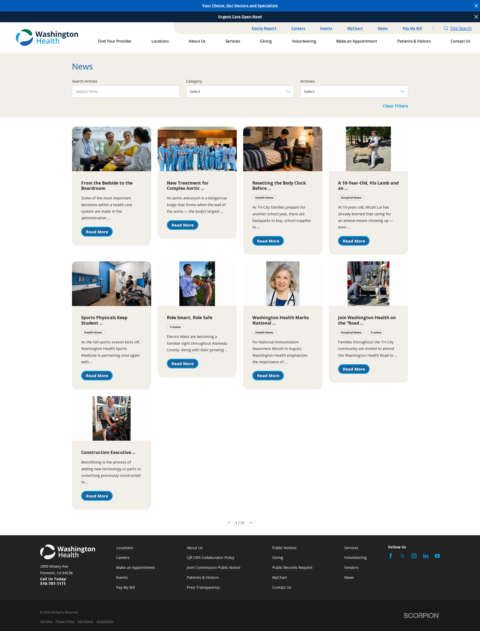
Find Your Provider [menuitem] (115, 41)
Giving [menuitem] (266, 41)
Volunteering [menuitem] (304, 41)
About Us (195, 547)
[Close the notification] (476, 6)
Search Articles (84, 81)
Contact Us (281, 587)
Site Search (461, 28)
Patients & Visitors (203, 577)
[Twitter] (402, 555)
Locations (124, 547)
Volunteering (355, 557)
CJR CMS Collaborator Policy (210, 557)
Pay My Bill (412, 28)
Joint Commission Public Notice (213, 567)
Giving (277, 557)
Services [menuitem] (233, 41)
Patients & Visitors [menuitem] (414, 41)
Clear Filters (395, 105)
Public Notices (284, 547)
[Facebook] (390, 555)
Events (326, 28)
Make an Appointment (135, 567)
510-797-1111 (53, 583)
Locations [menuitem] (160, 41)
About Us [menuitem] (197, 41)
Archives (307, 81)
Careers (298, 28)
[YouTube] (437, 555)
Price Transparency (203, 587)
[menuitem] (46, 621)
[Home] (47, 37)
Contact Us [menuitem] (460, 41)
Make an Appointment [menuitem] (356, 41)
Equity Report (264, 28)
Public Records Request (292, 567)
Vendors (351, 567)
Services (351, 547)
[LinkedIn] (425, 555)
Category (194, 81)
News (383, 28)
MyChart (355, 28)
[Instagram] (413, 555)
